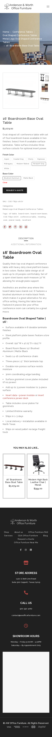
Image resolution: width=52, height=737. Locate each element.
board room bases (39, 214)
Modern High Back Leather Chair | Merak (38, 482)
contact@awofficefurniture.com (26, 615)
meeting (42, 217)
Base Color (8, 174)
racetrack (26, 220)
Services (8, 536)
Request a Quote (26, 539)
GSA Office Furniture (28, 536)
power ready (15, 220)
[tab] (26, 238)
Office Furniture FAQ (38, 532)
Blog (45, 536)
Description (26, 238)
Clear (5, 182)
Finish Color (8, 155)
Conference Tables (23, 32)
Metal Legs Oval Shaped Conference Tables (22, 40)
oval (5, 220)
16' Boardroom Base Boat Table (14, 481)
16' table (13, 214)
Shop (6, 532)
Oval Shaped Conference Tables (20, 35)
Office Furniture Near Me (26, 542)
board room (23, 214)
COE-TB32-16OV (11, 217)
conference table (28, 217)
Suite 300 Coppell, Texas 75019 (26, 582)
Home (6, 32)
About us (18, 532)
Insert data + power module (20, 395)
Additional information (26, 244)
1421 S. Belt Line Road (26, 579)
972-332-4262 (26, 609)
